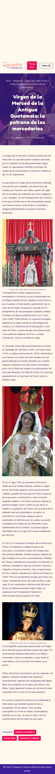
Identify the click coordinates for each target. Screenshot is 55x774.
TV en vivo (32, 66)
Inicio (8, 80)
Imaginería (18, 80)
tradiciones (9, 738)
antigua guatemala (25, 732)
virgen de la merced (29, 738)
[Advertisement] (27, 29)
